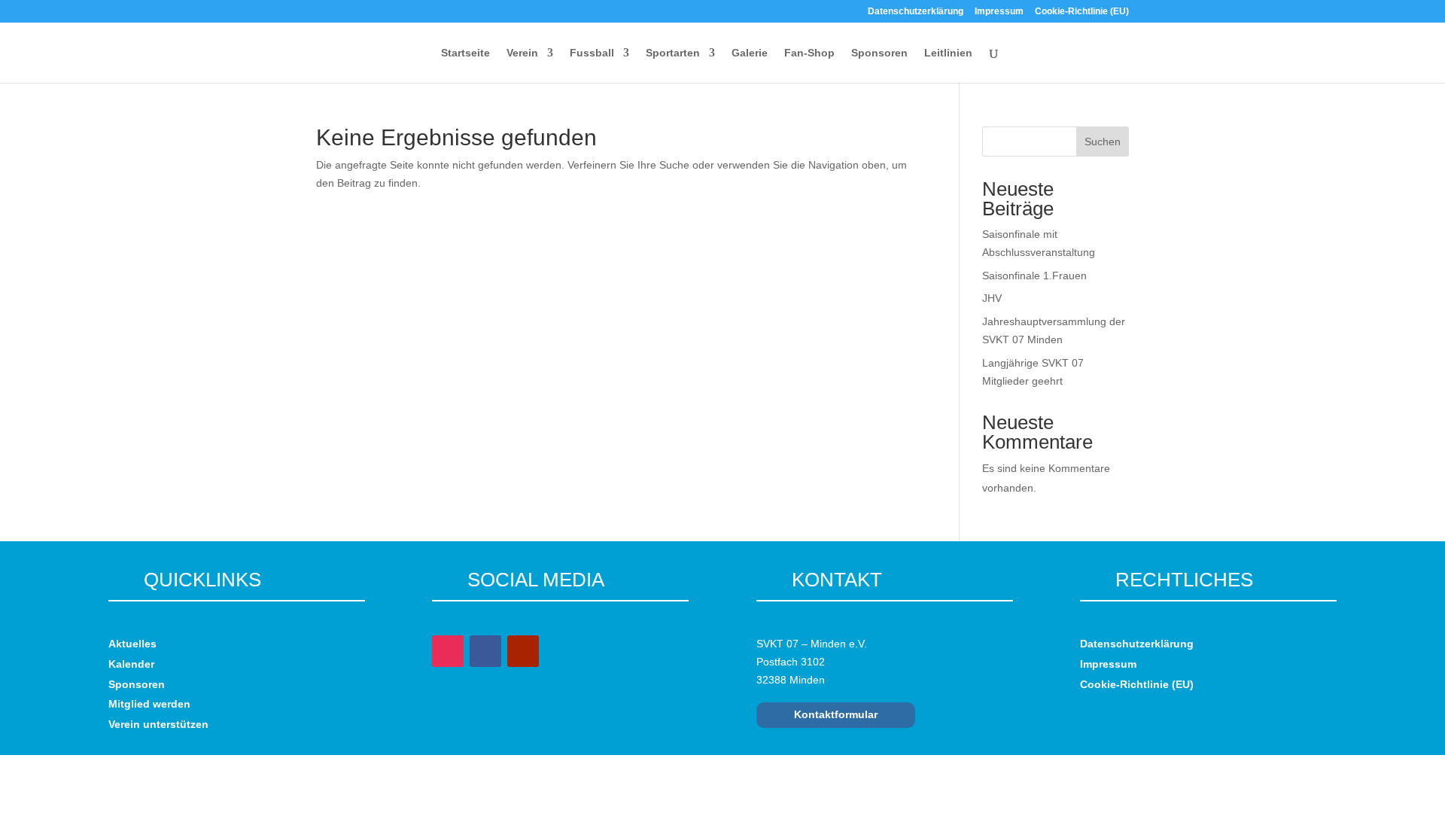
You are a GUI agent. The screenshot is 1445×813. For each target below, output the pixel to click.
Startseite (465, 53)
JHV (992, 298)
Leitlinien (948, 53)
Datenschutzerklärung (915, 12)
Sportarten (673, 53)
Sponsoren (879, 53)
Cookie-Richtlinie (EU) (1082, 12)
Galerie (750, 53)
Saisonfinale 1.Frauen (1034, 275)
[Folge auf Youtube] (523, 651)
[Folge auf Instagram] (448, 651)
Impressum (999, 12)
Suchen (1103, 142)
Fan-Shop (809, 53)
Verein (522, 53)
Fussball (592, 53)
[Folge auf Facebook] (485, 651)
